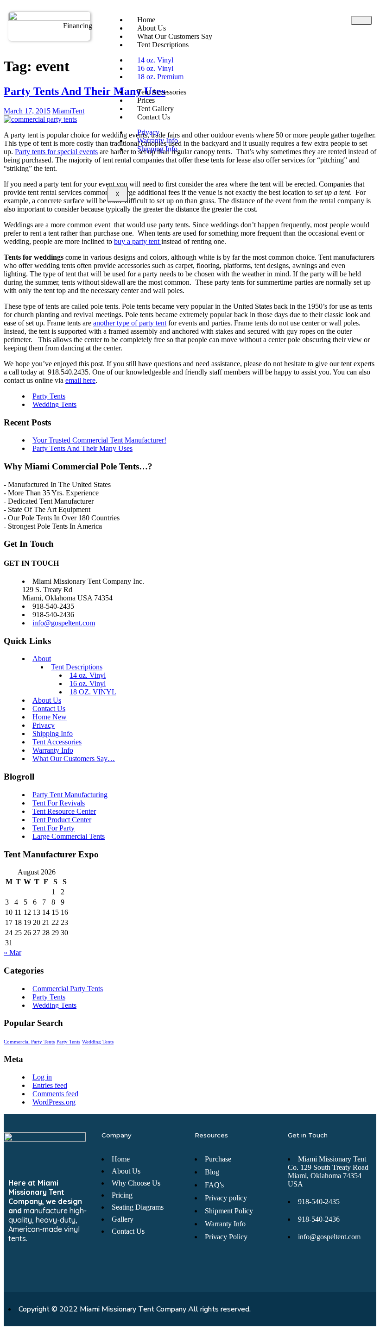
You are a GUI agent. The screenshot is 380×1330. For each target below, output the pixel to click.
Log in (42, 1077)
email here (80, 380)
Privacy (43, 725)
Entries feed (49, 1085)
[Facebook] (15, 1267)
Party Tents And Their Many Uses (84, 91)
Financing (77, 26)
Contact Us (153, 117)
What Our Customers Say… (73, 758)
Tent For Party (53, 828)
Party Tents (48, 396)
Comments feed (55, 1094)
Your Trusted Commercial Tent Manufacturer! (99, 440)
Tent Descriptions (163, 45)
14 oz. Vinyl (88, 675)
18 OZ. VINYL (93, 692)
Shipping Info (157, 149)
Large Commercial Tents (68, 836)
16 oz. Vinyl (88, 683)
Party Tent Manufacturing (70, 795)
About (41, 658)
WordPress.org (54, 1102)
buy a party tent (137, 241)
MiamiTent (68, 111)
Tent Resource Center (64, 811)
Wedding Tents (54, 404)
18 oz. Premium (160, 77)
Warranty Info (52, 750)
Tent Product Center (61, 820)
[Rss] (50, 1267)
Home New (49, 717)
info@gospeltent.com (63, 623)
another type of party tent (129, 323)
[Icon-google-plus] (67, 1267)
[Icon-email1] (32, 1267)
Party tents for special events (56, 152)
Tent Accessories (161, 92)
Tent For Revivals (58, 803)
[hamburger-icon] (361, 20)
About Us (46, 700)
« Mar (12, 952)
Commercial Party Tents (67, 989)
